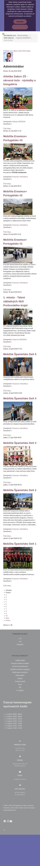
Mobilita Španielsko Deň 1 (19, 543)
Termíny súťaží (20, 681)
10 (6, 616)
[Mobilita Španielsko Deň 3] (17, 456)
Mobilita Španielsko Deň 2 (19, 490)
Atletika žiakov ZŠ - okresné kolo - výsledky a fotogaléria (19, 80)
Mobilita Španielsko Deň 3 (19, 442)
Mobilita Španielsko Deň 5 (19, 354)
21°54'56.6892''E (20, 794)
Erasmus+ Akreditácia (20, 177)
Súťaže (20, 678)
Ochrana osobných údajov (20, 663)
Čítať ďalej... (7, 128)
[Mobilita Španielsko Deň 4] (17, 411)
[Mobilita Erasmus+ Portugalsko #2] (17, 206)
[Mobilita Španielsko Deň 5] (17, 366)
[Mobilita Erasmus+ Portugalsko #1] (17, 255)
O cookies (20, 690)
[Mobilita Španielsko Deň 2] (17, 501)
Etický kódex (20, 675)
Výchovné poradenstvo (20, 666)
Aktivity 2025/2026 (19, 121)
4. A (20, 638)
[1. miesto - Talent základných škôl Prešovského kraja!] (17, 316)
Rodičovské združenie (20, 672)
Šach (20, 684)
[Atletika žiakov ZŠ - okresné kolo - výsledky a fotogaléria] (17, 98)
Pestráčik (20, 644)
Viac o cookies (20, 27)
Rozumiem (20, 21)
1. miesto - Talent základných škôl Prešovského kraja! (15, 301)
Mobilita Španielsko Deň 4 (19, 398)
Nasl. (7, 618)
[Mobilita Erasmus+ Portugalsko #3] (17, 151)
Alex (14, 810)
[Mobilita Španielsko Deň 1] (17, 557)
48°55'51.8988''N (20, 792)
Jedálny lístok (20, 660)
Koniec (8, 620)
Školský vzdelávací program (20, 669)
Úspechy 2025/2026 (20, 339)
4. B (20, 641)
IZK (20, 687)
